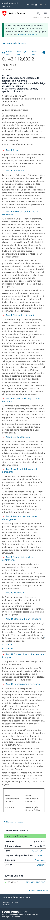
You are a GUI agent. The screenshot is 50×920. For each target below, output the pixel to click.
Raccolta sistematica (27, 34)
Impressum (16, 917)
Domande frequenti (10, 902)
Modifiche (15, 592)
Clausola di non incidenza (23, 618)
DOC (43, 882)
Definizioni (15, 170)
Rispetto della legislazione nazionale (21, 400)
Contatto (6, 905)
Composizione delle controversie (17, 558)
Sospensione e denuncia (23, 684)
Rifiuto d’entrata (18, 436)
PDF (38, 882)
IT (36, 4)
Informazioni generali (14, 43)
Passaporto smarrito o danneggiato (19, 518)
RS (8, 644)
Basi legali (6, 917)
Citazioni (41, 864)
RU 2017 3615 (38, 850)
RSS (25, 912)
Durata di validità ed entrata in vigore (23, 656)
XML (33, 882)
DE (28, 4)
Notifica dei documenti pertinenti (19, 470)
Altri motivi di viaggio (20, 315)
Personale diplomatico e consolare (20, 213)
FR (32, 4)
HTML (27, 882)
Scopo (12, 150)
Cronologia (39, 860)
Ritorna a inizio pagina (13, 822)
